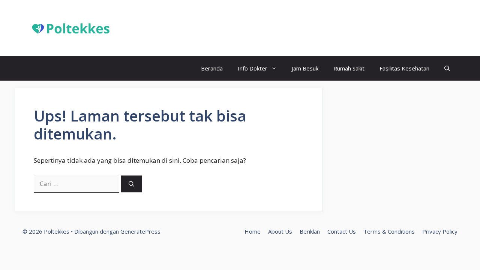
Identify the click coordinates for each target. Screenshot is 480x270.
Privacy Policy (440, 231)
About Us (280, 231)
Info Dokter (252, 68)
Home (252, 231)
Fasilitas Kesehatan (404, 68)
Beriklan (310, 231)
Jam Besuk (305, 68)
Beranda (212, 68)
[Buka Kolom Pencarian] (447, 68)
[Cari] (131, 184)
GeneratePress (140, 231)
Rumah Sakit (348, 68)
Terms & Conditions (389, 231)
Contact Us (341, 231)
